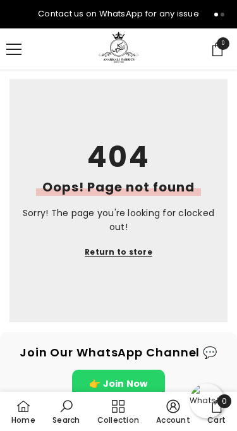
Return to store (118, 251)
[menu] (13, 49)
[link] (66, 411)
